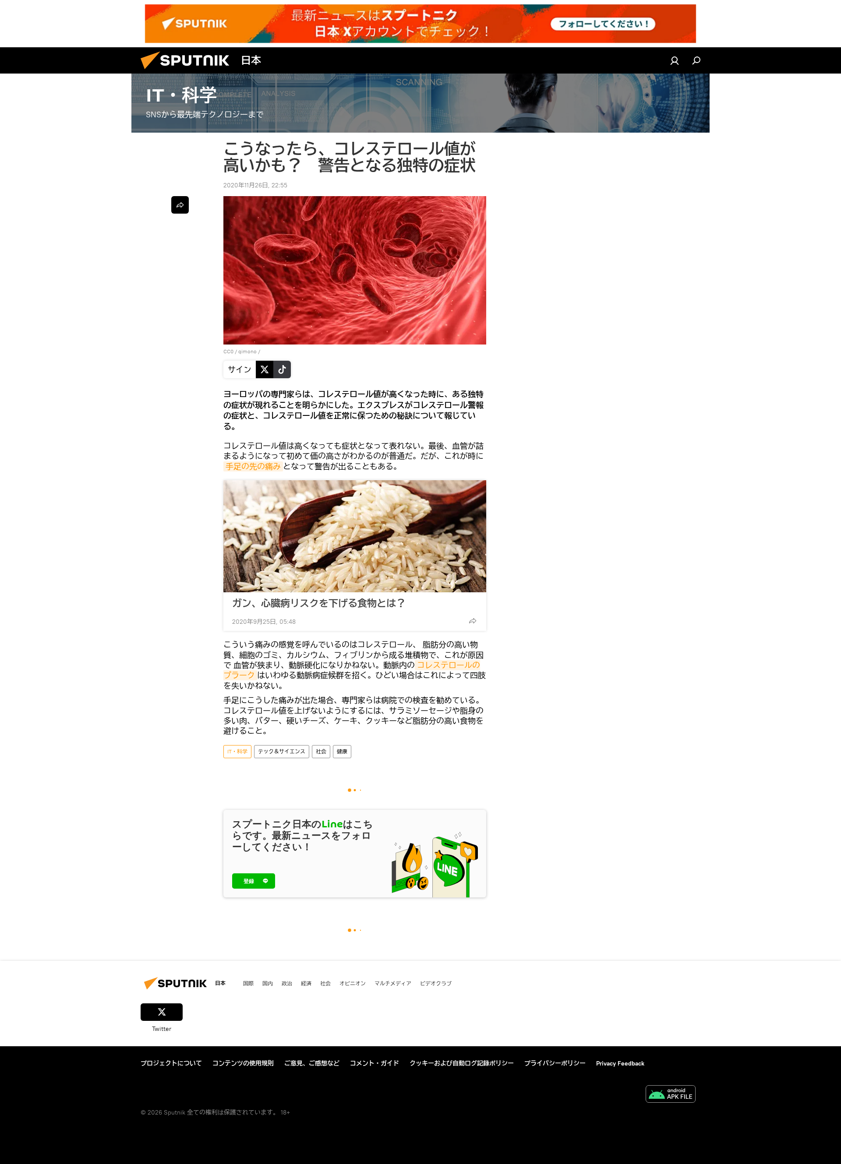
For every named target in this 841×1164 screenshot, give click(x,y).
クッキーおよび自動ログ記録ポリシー (462, 1063)
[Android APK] (670, 1095)
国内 (267, 983)
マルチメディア (393, 983)
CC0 (228, 351)
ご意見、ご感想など (311, 1063)
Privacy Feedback (620, 1063)
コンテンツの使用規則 (243, 1063)
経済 (306, 983)
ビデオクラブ (436, 983)
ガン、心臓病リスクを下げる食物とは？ (319, 603)
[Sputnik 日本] (188, 71)
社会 (321, 751)
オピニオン (352, 983)
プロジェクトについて (171, 1063)
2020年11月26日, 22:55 (255, 185)
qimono (247, 351)
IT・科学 (237, 751)
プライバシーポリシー (555, 1063)
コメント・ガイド (374, 1063)
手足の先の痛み (253, 466)
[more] (472, 620)
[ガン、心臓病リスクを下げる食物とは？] (354, 536)
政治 (287, 983)
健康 (342, 751)
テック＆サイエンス (281, 751)
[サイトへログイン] (674, 60)
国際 (248, 983)
